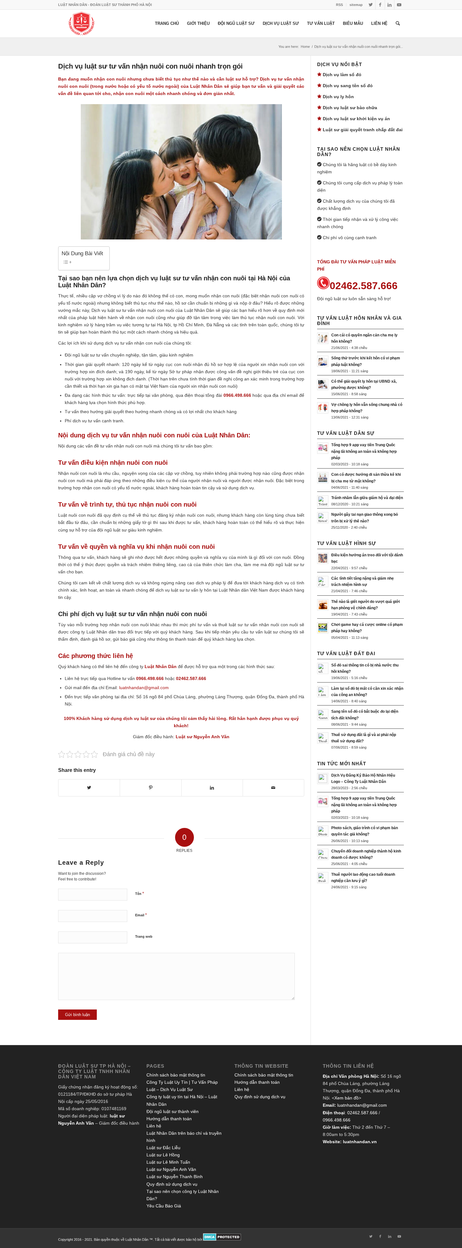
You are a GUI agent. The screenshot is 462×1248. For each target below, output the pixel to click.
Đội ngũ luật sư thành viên (172, 1111)
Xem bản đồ (346, 1097)
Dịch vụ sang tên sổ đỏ (348, 85)
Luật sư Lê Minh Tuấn (168, 1162)
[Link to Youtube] (399, 4)
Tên (139, 893)
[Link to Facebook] (380, 4)
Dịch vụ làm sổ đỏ (342, 74)
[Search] (398, 23)
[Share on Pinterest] (150, 787)
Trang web (143, 936)
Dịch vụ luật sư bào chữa (350, 107)
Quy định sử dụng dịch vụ (171, 1184)
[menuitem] (339, 4)
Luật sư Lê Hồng (163, 1154)
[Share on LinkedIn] (212, 787)
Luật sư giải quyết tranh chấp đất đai (363, 129)
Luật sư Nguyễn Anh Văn (202, 736)
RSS (339, 5)
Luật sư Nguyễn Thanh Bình (174, 1176)
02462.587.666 (362, 1112)
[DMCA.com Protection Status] (222, 1239)
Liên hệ (153, 1125)
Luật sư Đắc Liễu (163, 1147)
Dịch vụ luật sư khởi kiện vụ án (356, 118)
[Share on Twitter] (89, 787)
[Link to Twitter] (370, 4)
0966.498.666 (336, 1119)
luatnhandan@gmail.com (362, 1105)
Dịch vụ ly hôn (338, 96)
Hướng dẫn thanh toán (169, 1118)
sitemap (356, 5)
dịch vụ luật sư (139, 718)
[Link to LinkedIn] (389, 4)
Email (141, 915)
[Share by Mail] (273, 787)
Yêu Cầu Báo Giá (163, 1205)
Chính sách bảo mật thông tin (175, 1074)
